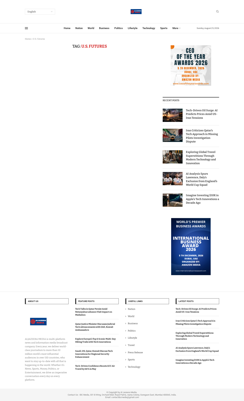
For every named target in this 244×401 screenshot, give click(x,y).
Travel (131, 345)
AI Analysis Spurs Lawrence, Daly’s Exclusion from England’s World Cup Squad (201, 179)
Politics (118, 28)
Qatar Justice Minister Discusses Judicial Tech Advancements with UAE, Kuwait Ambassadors (95, 327)
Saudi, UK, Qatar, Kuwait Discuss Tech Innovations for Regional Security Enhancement (94, 354)
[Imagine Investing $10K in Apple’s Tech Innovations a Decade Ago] (173, 200)
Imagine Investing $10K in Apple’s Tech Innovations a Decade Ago (202, 199)
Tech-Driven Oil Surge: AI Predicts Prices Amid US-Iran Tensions (202, 114)
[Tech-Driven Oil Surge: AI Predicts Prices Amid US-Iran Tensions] (173, 115)
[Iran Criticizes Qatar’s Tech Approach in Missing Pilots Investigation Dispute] (173, 135)
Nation (79, 28)
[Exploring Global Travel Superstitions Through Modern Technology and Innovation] (173, 157)
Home (67, 28)
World (91, 28)
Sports (163, 28)
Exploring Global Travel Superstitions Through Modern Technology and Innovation (201, 157)
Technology (148, 28)
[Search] (217, 11)
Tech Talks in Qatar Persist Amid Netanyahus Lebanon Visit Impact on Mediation (93, 312)
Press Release (135, 352)
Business (104, 28)
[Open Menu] (26, 28)
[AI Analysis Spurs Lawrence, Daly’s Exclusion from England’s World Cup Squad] (173, 178)
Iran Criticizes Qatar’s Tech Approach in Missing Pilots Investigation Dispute (202, 136)
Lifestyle (132, 28)
